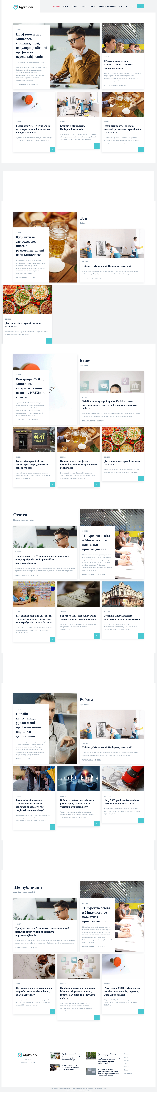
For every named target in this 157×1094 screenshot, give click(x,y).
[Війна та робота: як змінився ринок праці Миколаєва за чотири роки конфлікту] (78, 778)
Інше (18, 984)
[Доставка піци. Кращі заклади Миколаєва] (27, 299)
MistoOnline (88, 1091)
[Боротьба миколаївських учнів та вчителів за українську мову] (78, 594)
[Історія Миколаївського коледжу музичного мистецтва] (123, 594)
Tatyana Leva (21, 277)
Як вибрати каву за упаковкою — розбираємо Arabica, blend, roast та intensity (34, 991)
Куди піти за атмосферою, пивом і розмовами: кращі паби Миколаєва (122, 129)
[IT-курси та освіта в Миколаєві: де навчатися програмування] (55, 1067)
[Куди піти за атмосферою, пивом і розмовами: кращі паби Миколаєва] (123, 104)
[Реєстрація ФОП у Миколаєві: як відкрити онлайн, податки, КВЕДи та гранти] (34, 104)
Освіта (19, 30)
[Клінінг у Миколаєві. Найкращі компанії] (78, 104)
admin (18, 759)
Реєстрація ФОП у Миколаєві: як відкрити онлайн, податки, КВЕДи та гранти (33, 129)
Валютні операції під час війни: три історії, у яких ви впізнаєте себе (32, 464)
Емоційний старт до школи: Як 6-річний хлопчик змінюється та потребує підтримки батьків (34, 619)
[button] (132, 6)
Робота (63, 122)
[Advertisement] (78, 186)
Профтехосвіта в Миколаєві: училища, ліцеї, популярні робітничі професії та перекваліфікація (42, 559)
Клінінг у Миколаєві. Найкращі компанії (106, 266)
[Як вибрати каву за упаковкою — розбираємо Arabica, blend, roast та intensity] (34, 966)
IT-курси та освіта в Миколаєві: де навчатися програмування (119, 64)
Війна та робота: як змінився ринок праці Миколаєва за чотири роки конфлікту (77, 803)
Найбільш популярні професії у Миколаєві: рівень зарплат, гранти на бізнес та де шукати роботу (109, 405)
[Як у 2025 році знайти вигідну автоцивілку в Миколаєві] (123, 778)
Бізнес (18, 122)
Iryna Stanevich (23, 84)
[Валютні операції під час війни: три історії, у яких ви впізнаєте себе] (34, 439)
